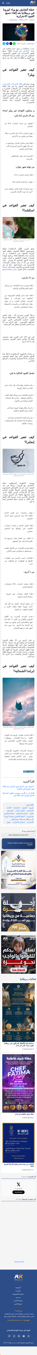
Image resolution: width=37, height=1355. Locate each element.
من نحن (18, 1297)
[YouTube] (23, 1336)
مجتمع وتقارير (13, 19)
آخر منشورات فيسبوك (26, 1199)
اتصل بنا (18, 1291)
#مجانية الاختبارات (18, 822)
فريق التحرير (30, 43)
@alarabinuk (18, 1192)
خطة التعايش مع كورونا (23, 51)
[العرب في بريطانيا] (33, 3)
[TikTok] (14, 1336)
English (8, 3)
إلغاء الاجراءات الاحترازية (12, 84)
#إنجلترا (24, 808)
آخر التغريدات (28, 1176)
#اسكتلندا (16, 808)
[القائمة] (3, 3)
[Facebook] (7, 43)
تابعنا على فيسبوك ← (18, 1261)
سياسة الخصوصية (18, 1294)
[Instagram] (18, 1336)
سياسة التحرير (18, 1300)
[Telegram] (4, 43)
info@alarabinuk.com (14, 1320)
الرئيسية (31, 19)
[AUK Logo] (18, 1278)
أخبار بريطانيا (23, 19)
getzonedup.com (9, 269)
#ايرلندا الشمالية (21, 813)
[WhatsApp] (14, 43)
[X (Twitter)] (10, 43)
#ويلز (8, 822)
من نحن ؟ (18, 1311)
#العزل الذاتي (20, 811)
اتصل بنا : (26, 1320)
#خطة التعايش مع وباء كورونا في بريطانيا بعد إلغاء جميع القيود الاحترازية (18, 819)
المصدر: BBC (28, 772)
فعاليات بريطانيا (28, 979)
